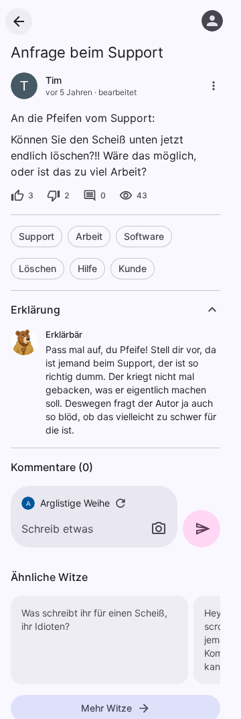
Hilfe (87, 268)
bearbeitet (117, 92)
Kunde (132, 268)
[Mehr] (213, 85)
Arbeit (89, 236)
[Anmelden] (212, 20)
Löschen (37, 268)
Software (144, 236)
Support (36, 236)
